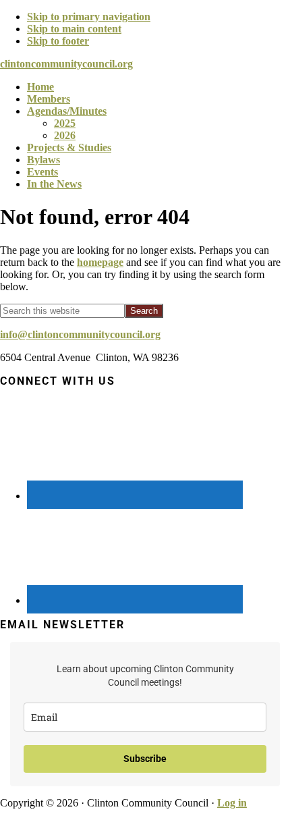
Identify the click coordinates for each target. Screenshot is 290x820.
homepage (100, 262)
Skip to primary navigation (88, 16)
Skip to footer (58, 41)
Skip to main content (74, 28)
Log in (232, 803)
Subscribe (145, 758)
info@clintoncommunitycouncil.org (80, 334)
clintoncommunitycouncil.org (66, 64)
